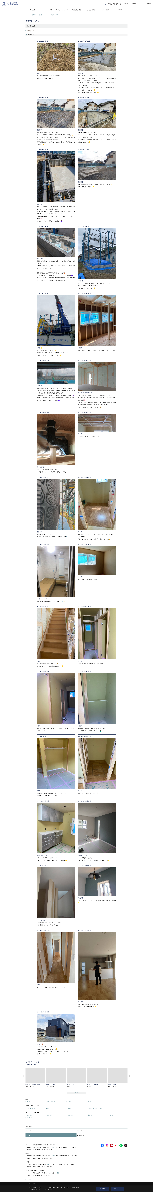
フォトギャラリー (31, 1131)
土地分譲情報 (91, 10)
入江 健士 (70, 1115)
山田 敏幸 (90, 1115)
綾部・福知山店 (51, 1101)
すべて (28, 1101)
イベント (141, 4)
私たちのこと (105, 10)
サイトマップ (30, 1179)
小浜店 (89, 1101)
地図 (53, 1147)
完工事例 (28, 1135)
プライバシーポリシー (66, 1187)
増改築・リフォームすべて (95, 1108)
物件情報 (149, 4)
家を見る (32, 10)
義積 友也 (49, 1115)
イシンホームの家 (47, 10)
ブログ (120, 10)
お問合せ (126, 4)
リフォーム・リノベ (62, 10)
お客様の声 (80, 1135)
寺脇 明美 (29, 1115)
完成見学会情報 (76, 10)
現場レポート (81, 1131)
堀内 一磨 (110, 1115)
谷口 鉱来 (29, 1117)
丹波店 (69, 1101)
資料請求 (133, 4)
